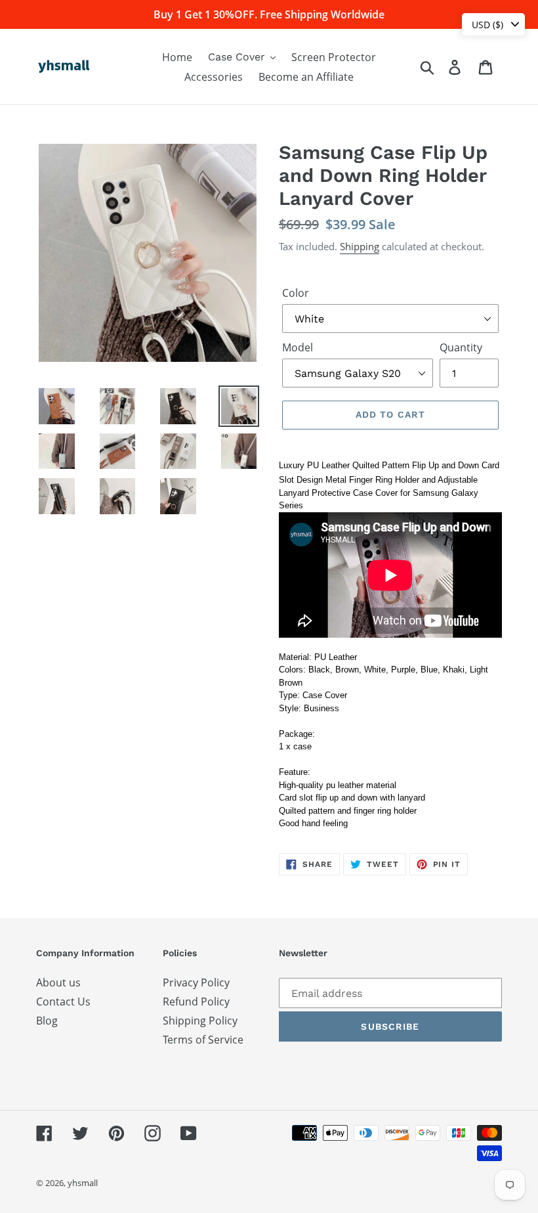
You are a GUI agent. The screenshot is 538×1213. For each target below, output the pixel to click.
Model (297, 347)
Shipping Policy (200, 1020)
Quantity (461, 347)
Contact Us (63, 1001)
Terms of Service (203, 1039)
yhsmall (83, 1183)
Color (295, 293)
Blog (47, 1020)
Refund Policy (196, 1001)
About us (58, 982)
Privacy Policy (196, 982)
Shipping (359, 246)
